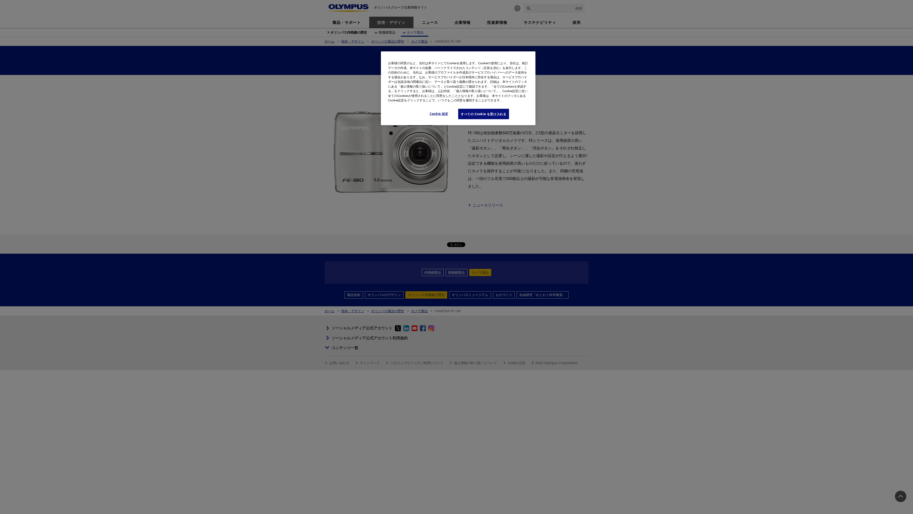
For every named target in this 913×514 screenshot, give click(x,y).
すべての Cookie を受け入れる (483, 114)
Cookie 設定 (439, 114)
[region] (458, 88)
